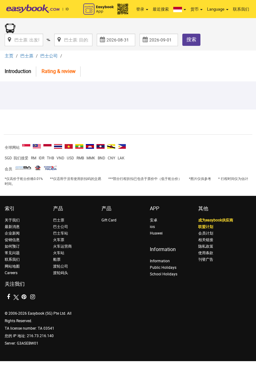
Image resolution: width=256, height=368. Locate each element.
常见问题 (12, 253)
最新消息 (12, 227)
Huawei (156, 233)
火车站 (58, 253)
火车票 (58, 240)
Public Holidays (163, 267)
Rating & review (59, 71)
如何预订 (12, 246)
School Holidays (163, 274)
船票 (57, 259)
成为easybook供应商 (215, 220)
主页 (9, 56)
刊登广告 (205, 259)
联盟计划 (205, 227)
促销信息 (12, 240)
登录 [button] (140, 9)
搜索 (191, 39)
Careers (11, 273)
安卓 (153, 220)
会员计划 (205, 233)
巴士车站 (60, 233)
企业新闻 (12, 233)
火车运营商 (62, 246)
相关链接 (205, 240)
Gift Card (108, 220)
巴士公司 (49, 56)
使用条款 (205, 253)
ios (152, 227)
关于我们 (12, 220)
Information (160, 261)
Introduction (18, 71)
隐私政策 (205, 246)
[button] (179, 9)
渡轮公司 (60, 266)
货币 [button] (194, 9)
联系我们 (241, 9)
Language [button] (216, 9)
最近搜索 (161, 9)
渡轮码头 (60, 273)
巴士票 (26, 56)
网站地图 (12, 266)
